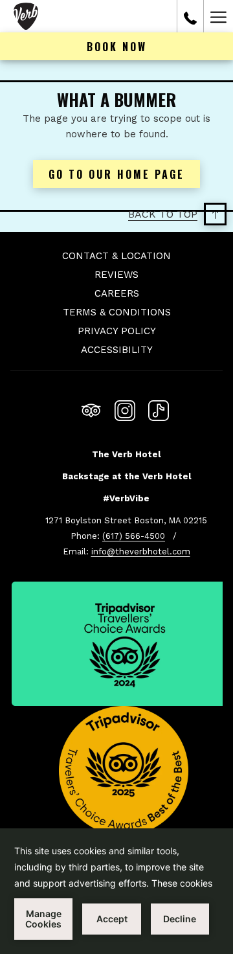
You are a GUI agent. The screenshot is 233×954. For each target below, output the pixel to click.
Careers (116, 293)
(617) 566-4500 (133, 536)
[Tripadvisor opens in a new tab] (91, 408)
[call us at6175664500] (190, 16)
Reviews (116, 274)
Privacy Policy (117, 331)
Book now (117, 46)
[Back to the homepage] (26, 16)
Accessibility (117, 350)
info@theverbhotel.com (140, 551)
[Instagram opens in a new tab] (125, 408)
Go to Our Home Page (116, 174)
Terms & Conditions (117, 312)
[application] (116, 891)
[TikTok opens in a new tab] (158, 408)
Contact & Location (116, 256)
